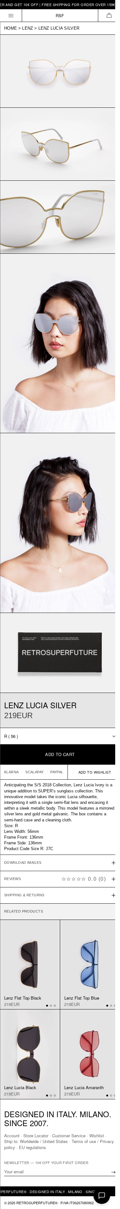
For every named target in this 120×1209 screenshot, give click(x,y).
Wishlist (96, 1136)
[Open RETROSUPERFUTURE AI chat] (101, 1195)
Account (12, 1136)
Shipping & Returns (24, 869)
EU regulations (47, 1147)
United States (55, 1141)
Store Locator (35, 1136)
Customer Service (68, 1136)
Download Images (23, 836)
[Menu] (11, 15)
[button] (109, 15)
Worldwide (29, 1141)
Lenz (27, 28)
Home (10, 28)
